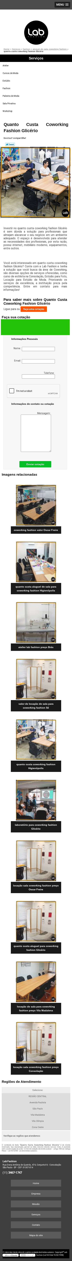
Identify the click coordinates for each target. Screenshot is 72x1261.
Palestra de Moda (11, 96)
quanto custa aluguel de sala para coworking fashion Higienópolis (36, 588)
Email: (18, 360)
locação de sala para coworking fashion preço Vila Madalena (36, 1008)
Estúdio (6, 81)
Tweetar (10, 144)
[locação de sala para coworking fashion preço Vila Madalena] (36, 980)
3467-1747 (15, 1172)
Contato (36, 1225)
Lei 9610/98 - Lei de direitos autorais (22, 1151)
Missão (36, 1204)
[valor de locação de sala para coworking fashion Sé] (36, 677)
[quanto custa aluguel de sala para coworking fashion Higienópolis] (36, 560)
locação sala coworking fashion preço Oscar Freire (36, 887)
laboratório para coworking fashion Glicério (36, 826)
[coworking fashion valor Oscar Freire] (36, 504)
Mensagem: (44, 413)
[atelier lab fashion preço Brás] (36, 621)
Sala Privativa (9, 103)
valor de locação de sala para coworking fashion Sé (36, 705)
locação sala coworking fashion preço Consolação (36, 1069)
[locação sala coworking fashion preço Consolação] (36, 1041)
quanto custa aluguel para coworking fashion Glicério (36, 948)
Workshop (7, 111)
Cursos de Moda (10, 73)
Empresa (35, 1193)
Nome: (18, 348)
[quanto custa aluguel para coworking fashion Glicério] (36, 920)
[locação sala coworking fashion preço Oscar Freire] (36, 859)
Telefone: (49, 373)
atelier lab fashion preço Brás (35, 647)
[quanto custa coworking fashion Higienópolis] (36, 738)
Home (36, 1183)
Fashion (6, 88)
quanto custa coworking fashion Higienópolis (35, 766)
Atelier (6, 65)
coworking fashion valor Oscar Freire (36, 530)
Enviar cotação (35, 464)
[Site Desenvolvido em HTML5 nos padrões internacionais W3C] (27, 1255)
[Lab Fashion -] (36, 27)
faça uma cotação (33, 309)
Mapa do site (36, 1235)
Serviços (36, 58)
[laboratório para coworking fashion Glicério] (36, 799)
